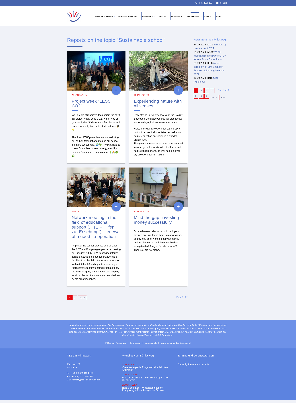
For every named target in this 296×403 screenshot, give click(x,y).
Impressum (135, 343)
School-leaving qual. (129, 16)
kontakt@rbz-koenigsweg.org (86, 379)
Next (82, 298)
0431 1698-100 (205, 3)
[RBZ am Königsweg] (74, 16)
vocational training (105, 16)
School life (149, 16)
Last (223, 97)
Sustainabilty (194, 16)
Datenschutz (151, 343)
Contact (223, 3)
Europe (209, 16)
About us (163, 16)
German (219, 16)
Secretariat (178, 16)
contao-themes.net (182, 343)
